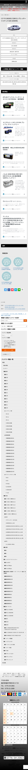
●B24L (6, 386)
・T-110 (7, 492)
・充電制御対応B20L (9, 444)
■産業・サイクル (7, 606)
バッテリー (5, 368)
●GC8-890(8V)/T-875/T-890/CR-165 (12, 635)
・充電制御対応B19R (9, 441)
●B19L (6, 374)
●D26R (6, 401)
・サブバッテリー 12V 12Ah (11, 520)
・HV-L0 (7, 414)
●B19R (6, 377)
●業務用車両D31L (8, 588)
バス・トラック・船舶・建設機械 (9, 344)
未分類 (4, 663)
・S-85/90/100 (8, 489)
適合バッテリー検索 (16, 673)
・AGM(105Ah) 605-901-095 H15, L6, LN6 (14, 538)
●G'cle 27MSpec (8, 565)
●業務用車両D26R (8, 585)
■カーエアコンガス (8, 641)
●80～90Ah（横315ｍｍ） (10, 508)
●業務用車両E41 (8, 594)
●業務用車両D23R (8, 579)
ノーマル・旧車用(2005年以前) (9, 342)
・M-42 (6, 477)
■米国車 (6, 547)
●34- (5, 550)
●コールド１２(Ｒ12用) (9, 644)
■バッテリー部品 (7, 647)
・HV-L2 (7, 420)
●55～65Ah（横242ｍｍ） (10, 502)
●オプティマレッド (8, 659)
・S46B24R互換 (8, 432)
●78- (5, 556)
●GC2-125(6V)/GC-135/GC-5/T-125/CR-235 (14, 632)
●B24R (6, 389)
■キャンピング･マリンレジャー (10, 559)
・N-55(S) (7, 483)
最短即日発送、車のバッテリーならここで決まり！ (14, 750)
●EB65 (6, 618)
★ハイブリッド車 (8, 411)
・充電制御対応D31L (9, 468)
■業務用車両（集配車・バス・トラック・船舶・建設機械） (15, 572)
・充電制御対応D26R (9, 465)
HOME (4, 673)
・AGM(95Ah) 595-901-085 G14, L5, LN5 (14, 535)
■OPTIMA (6, 650)
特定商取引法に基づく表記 (20, 676)
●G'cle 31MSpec (8, 568)
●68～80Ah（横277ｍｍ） (10, 505)
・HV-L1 (7, 417)
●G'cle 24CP (7, 562)
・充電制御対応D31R (9, 471)
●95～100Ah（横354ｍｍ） (10, 511)
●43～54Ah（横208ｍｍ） (10, 498)
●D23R (6, 395)
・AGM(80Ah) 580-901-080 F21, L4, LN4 (14, 532)
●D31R (6, 408)
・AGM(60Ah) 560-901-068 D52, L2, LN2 (14, 526)
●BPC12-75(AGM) (8, 609)
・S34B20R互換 (8, 426)
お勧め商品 (5, 365)
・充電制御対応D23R (9, 459)
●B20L (6, 380)
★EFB (5, 541)
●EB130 (6, 621)
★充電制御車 (7, 435)
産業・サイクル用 (7, 346)
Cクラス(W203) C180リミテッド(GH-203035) (15, 308)
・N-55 (6, 480)
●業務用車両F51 (8, 597)
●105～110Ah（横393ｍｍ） (10, 514)
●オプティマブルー (8, 656)
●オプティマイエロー (9, 653)
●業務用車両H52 (8, 603)
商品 (3, 362)
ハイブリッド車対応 (8, 343)
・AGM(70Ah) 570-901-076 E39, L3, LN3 (14, 529)
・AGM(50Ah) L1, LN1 (10, 523)
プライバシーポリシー (9, 676)
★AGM (5, 517)
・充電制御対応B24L (9, 450)
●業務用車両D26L (8, 582)
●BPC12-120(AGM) (8, 615)
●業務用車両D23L (8, 576)
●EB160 (6, 624)
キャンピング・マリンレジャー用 (9, 341)
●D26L (6, 398)
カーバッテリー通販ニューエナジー (14, 7)
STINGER (14, 768)
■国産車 (6, 371)
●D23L (6, 392)
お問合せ (19, 674)
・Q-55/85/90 (8, 486)
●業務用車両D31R (8, 591)
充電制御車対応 (7, 345)
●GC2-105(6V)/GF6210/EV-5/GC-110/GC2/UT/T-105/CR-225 (11, 628)
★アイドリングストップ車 (10, 474)
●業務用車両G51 (8, 600)
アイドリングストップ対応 (9, 340)
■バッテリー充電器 (8, 638)
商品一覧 (9, 673)
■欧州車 (6, 495)
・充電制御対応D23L (9, 456)
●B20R (6, 383)
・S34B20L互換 (8, 423)
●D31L (6, 404)
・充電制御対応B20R (9, 447)
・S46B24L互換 (8, 429)
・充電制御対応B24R (9, 453)
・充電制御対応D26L (9, 462)
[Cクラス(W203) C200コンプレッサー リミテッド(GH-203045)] (15, 289)
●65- (5, 553)
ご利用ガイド (13, 674)
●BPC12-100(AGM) (8, 612)
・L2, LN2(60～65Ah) (9, 544)
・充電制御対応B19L (9, 438)
